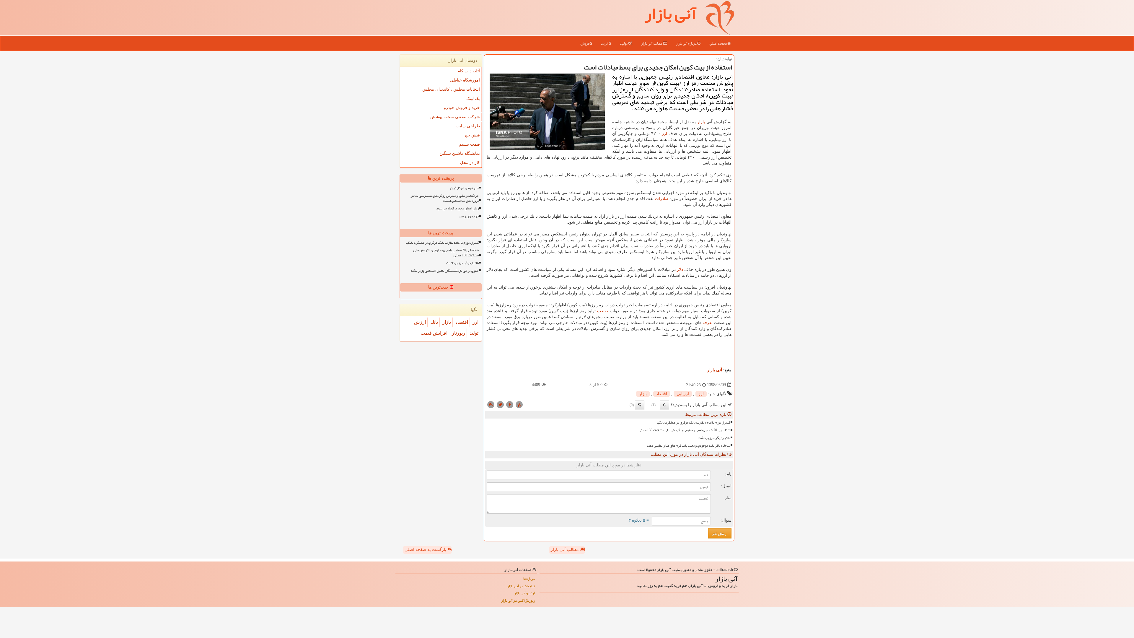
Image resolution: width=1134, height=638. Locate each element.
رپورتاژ (458, 333)
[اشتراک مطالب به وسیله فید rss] (491, 404)
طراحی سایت (468, 126)
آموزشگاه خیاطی (465, 80)
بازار (701, 122)
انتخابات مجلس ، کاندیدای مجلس (451, 89)
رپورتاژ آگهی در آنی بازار (518, 600)
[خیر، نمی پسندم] (639, 405)
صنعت (602, 311)
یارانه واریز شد (469, 216)
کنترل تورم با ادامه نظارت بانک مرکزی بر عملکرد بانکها (693, 422)
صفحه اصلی (718, 43)
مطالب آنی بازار (652, 43)
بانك (434, 322)
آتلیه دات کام (468, 71)
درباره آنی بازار (686, 43)
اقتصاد (661, 394)
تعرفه (708, 322)
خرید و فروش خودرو (462, 107)
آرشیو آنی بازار (524, 593)
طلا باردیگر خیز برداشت (714, 437)
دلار (680, 269)
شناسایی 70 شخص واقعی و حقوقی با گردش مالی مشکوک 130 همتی (684, 430)
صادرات (662, 198)
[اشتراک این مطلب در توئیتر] (500, 404)
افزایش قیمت (434, 333)
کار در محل (470, 162)
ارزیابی (683, 394)
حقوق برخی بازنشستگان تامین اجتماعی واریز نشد (444, 270)
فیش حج (472, 135)
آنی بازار (714, 370)
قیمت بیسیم (469, 144)
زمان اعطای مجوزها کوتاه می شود (457, 208)
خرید (605, 43)
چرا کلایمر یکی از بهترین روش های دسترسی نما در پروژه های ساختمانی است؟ (444, 198)
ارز (664, 133)
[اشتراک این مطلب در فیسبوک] (510, 404)
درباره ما (529, 578)
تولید (624, 43)
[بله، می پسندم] (664, 405)
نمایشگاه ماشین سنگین (459, 153)
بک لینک (473, 98)
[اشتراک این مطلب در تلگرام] (519, 404)
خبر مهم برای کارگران (464, 188)
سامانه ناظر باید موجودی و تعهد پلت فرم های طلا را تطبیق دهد (688, 445)
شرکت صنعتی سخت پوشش (455, 117)
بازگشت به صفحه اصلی (426, 549)
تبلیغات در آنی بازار (521, 586)
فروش (585, 43)
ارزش (420, 322)
